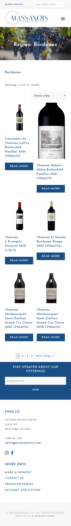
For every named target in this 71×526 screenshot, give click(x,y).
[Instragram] (7, 453)
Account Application (22, 490)
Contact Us (14, 478)
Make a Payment (18, 472)
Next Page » (45, 355)
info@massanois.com (23, 443)
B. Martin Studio (43, 516)
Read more (19, 166)
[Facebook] (12, 453)
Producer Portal (19, 484)
